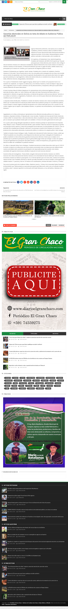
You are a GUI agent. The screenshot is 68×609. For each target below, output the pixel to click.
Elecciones (45, 380)
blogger (54, 225)
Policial (38, 202)
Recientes (11, 30)
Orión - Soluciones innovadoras (9, 604)
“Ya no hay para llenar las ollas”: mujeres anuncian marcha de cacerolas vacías (30, 337)
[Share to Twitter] (15, 213)
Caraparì (15, 377)
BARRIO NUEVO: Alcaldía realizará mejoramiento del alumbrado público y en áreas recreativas (32, 509)
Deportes (60, 377)
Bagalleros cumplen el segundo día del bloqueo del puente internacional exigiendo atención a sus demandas (36, 541)
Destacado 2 (9, 380)
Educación (36, 380)
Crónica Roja (31, 377)
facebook (61, 225)
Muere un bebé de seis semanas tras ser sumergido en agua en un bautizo (27, 534)
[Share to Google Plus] (17, 213)
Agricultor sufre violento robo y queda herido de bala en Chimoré (26, 216)
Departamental (48, 24)
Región (36, 385)
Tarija (7, 388)
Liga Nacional (49, 383)
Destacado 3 (18, 380)
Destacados (27, 380)
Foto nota (61, 380)
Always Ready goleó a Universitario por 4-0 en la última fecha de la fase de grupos (29, 502)
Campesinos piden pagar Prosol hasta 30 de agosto (21, 495)
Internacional (40, 383)
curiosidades (41, 377)
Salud (43, 385)
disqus (48, 225)
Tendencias (31, 388)
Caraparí (8, 377)
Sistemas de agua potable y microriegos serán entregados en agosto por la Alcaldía (29, 548)
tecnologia (14, 388)
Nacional (58, 383)
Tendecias (22, 388)
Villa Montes (40, 388)
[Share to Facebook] (13, 213)
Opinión (7, 385)
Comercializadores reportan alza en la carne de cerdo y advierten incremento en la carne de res (35, 351)
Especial (53, 380)
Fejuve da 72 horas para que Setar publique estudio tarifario (22, 24)
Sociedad (57, 385)
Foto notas (8, 383)
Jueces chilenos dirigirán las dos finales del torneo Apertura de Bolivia (26, 527)
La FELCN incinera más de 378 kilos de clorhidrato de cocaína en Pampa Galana (30, 358)
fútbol (15, 383)
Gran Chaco (23, 383)
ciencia (22, 377)
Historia (31, 383)
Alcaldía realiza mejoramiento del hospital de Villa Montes (23, 488)
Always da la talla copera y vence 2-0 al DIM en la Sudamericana (24, 555)
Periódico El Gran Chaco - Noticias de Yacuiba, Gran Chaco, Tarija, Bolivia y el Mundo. (30, 602)
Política (21, 385)
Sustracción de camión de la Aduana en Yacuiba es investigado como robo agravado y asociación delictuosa (35, 516)
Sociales (50, 385)
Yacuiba (48, 388)
